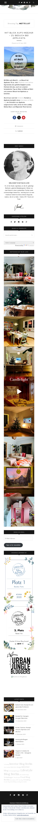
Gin (20, 774)
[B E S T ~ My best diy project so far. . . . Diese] (19, 512)
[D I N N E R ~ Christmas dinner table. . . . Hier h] (19, 331)
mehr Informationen (23, 815)
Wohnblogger (8, 777)
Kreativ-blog (7, 782)
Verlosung (6, 764)
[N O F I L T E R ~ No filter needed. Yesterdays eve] (19, 482)
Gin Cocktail (7, 767)
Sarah (20, 131)
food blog (14, 782)
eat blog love (20, 782)
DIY (17, 780)
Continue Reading (19, 111)
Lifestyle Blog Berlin (18, 772)
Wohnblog (26, 780)
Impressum (13, 803)
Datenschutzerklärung (22, 803)
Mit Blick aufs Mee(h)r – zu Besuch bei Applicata (19, 35)
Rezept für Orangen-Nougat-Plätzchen (22, 717)
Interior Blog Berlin (20, 763)
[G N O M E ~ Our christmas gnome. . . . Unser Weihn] (19, 301)
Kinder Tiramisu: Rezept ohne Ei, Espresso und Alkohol (23, 730)
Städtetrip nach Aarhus (25, 82)
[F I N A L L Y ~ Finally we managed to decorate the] (19, 422)
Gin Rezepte (17, 777)
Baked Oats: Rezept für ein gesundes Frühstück (24, 706)
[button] (14, 117)
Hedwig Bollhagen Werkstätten (21, 740)
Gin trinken (13, 780)
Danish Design (25, 774)
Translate (31, 245)
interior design (16, 767)
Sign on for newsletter (13, 545)
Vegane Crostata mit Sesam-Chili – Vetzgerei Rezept (23, 753)
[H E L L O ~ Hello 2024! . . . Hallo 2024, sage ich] (19, 271)
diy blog (21, 780)
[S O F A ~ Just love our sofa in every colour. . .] (19, 452)
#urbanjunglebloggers (14, 771)
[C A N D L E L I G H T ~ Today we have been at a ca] (19, 392)
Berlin (25, 782)
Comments (19, 126)
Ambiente (21, 98)
